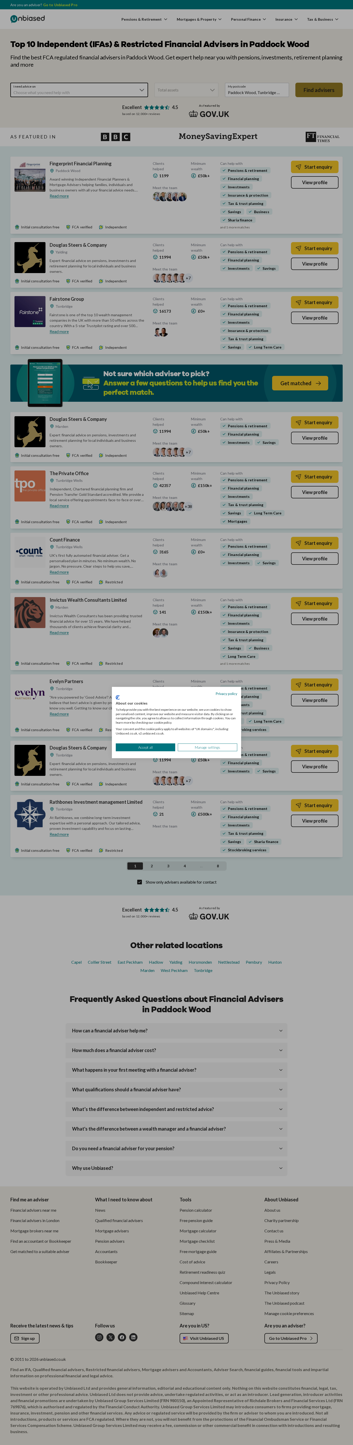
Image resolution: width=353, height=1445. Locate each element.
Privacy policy (226, 693)
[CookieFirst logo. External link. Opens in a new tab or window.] (118, 697)
